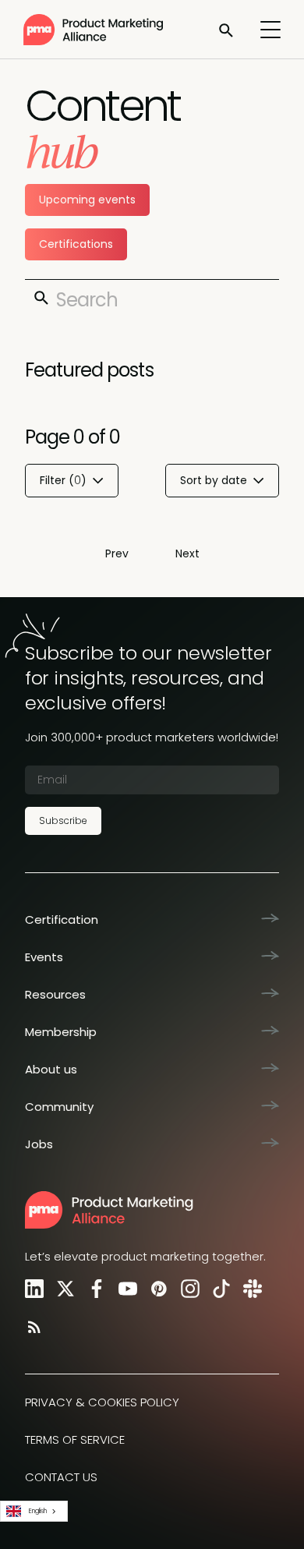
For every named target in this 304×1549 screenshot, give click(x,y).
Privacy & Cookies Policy (102, 1402)
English (38, 1510)
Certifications (76, 244)
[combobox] (34, 1511)
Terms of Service (75, 1439)
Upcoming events (87, 199)
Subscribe (63, 820)
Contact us (61, 1477)
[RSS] (31, 1326)
